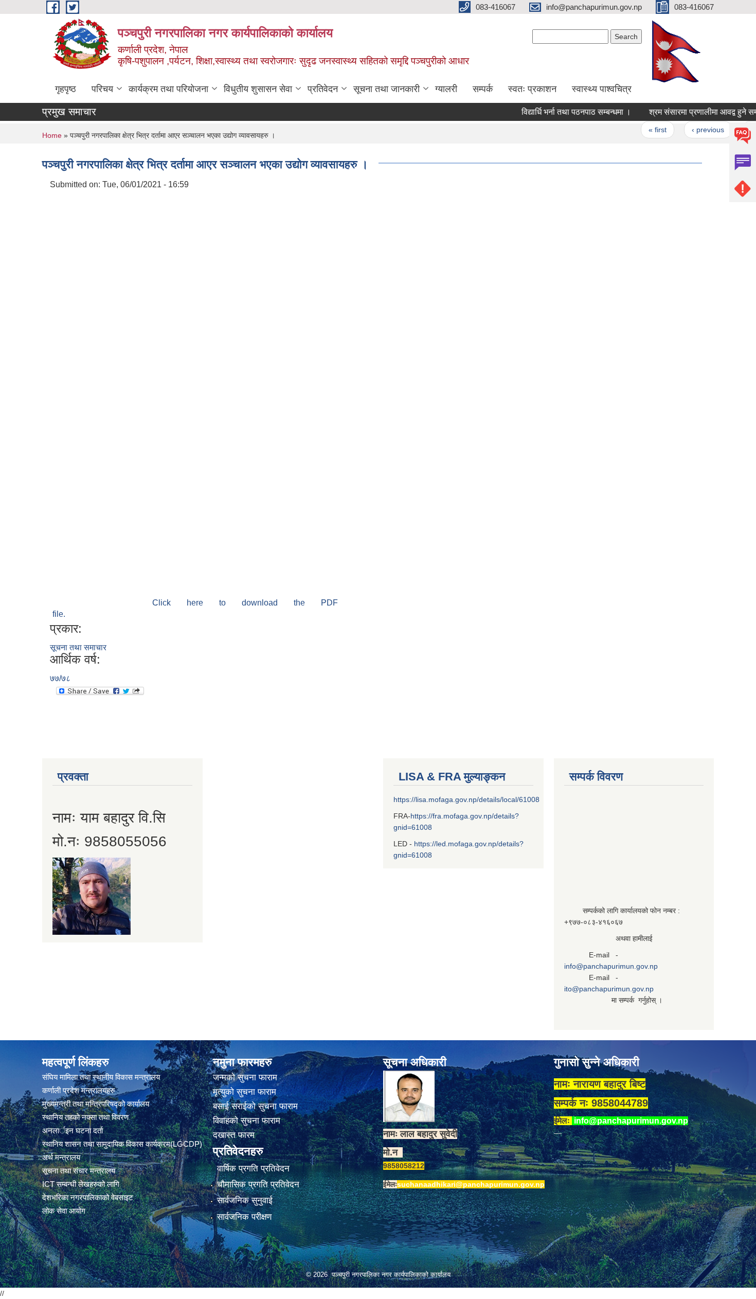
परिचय (102, 89)
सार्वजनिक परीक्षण (244, 1217)
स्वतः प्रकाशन (532, 89)
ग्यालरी (446, 89)
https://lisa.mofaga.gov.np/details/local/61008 (466, 799)
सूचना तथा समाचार (78, 647)
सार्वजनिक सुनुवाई (245, 1200)
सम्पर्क (483, 89)
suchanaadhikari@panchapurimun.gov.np (471, 1184)
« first (639, 130)
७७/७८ (60, 678)
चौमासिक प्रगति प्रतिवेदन (258, 1184)
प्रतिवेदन (323, 89)
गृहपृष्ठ (65, 89)
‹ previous (689, 130)
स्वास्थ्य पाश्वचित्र (602, 89)
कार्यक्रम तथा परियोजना (168, 89)
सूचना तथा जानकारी (386, 89)
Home (52, 135)
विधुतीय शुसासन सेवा (258, 89)
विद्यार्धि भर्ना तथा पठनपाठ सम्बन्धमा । (558, 112)
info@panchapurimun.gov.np (611, 966)
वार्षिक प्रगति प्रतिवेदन (253, 1168)
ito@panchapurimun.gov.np (609, 989)
